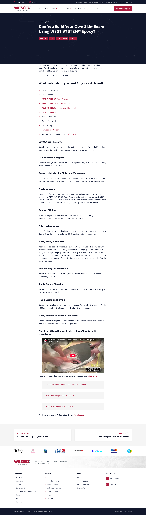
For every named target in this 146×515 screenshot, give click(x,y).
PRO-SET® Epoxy (83, 484)
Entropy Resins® (83, 488)
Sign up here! (94, 376)
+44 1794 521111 (20, 2)
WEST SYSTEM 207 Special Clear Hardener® (59, 108)
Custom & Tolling (81, 9)
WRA (54, 9)
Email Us (33, 2)
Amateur (43, 38)
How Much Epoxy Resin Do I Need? (59, 395)
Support (49, 495)
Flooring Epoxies (52, 484)
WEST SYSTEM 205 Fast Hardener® (56, 103)
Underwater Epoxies (54, 488)
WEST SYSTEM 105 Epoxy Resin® (55, 99)
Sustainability (20, 488)
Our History (20, 481)
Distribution (51, 498)
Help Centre (20, 498)
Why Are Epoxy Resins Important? (59, 406)
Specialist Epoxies (53, 481)
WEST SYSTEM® (82, 481)
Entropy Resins (125, 2)
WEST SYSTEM (97, 2)
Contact (96, 9)
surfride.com (71, 134)
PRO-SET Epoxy (111, 2)
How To (72, 38)
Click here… (78, 415)
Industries (65, 9)
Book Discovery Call (123, 9)
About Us (42, 9)
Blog (52, 38)
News (18, 495)
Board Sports (62, 38)
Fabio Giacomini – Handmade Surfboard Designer (65, 384)
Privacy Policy (119, 511)
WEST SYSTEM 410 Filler (51, 112)
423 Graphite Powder (50, 130)
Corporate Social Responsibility (26, 491)
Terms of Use (128, 511)
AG (53, 511)
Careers (19, 484)
